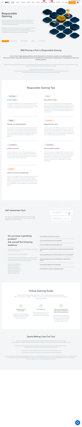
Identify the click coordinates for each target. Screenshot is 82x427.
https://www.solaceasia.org (14, 267)
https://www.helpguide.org (13, 273)
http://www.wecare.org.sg (13, 265)
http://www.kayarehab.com (14, 271)
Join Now (72, 2)
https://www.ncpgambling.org (14, 264)
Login (66, 2)
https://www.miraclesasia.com (14, 268)
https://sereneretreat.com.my (14, 270)
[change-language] (79, 2)
